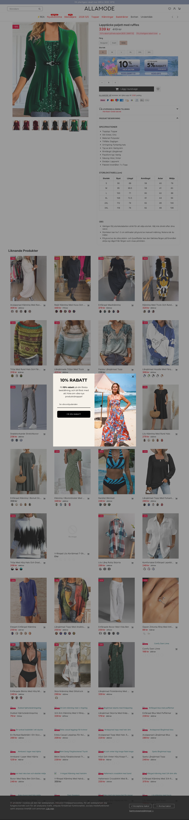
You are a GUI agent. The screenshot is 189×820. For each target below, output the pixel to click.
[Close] (133, 377)
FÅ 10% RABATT (74, 414)
